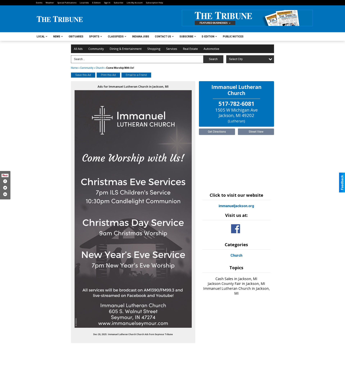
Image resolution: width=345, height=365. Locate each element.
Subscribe (118, 2)
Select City (236, 59)
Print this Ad (108, 75)
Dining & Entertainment (126, 49)
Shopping (153, 49)
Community (96, 49)
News (56, 36)
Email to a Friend (136, 75)
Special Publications (66, 2)
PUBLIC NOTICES (233, 36)
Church (100, 67)
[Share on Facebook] (5, 181)
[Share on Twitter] (5, 187)
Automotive (211, 49)
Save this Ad (83, 75)
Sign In (107, 2)
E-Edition (96, 2)
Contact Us (163, 36)
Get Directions (217, 131)
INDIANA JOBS (140, 36)
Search (213, 59)
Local (41, 36)
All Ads (78, 49)
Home (74, 67)
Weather (50, 2)
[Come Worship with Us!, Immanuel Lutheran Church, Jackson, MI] (133, 209)
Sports (94, 36)
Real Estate (190, 49)
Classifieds (116, 36)
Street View (256, 131)
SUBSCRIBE (186, 36)
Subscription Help (154, 2)
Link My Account (134, 2)
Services (171, 49)
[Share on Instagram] (5, 194)
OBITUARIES (76, 36)
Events (39, 2)
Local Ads (84, 2)
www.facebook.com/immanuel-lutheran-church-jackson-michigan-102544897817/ (235, 228)
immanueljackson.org (236, 206)
